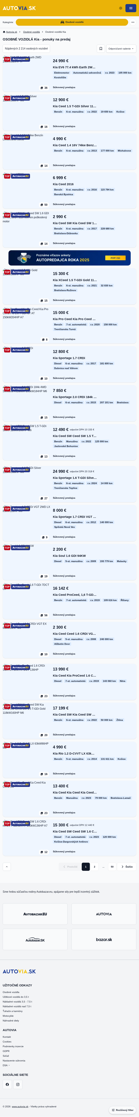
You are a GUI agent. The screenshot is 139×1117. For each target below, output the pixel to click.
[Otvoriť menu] (130, 8)
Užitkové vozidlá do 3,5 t (16, 997)
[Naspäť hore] (7, 867)
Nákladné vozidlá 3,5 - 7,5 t (17, 1001)
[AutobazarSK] (35, 939)
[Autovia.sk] (104, 914)
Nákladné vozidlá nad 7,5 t (17, 1006)
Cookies (7, 1041)
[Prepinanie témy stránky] (121, 8)
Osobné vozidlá (74, 22)
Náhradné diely (11, 1020)
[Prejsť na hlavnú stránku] (19, 8)
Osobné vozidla (11, 992)
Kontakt (7, 1036)
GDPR (6, 1051)
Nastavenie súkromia (14, 1060)
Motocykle (8, 1015)
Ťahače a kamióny (13, 1011)
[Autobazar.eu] (35, 914)
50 (112, 866)
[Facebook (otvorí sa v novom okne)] (7, 1084)
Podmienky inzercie (13, 1046)
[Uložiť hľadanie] (101, 49)
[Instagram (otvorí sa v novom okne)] (17, 1084)
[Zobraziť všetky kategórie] (133, 22)
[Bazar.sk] (104, 939)
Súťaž (6, 1055)
